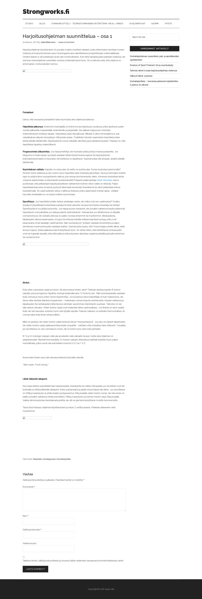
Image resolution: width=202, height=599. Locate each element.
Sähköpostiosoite (32, 529)
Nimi (25, 516)
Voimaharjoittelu (63, 459)
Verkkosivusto (29, 543)
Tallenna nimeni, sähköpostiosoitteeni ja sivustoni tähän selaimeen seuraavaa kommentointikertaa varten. (73, 560)
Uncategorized (49, 459)
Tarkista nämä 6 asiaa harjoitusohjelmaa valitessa (153, 70)
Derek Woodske (104, 180)
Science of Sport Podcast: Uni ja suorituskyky (151, 65)
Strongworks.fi (46, 11)
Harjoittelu (37, 459)
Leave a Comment (66, 42)
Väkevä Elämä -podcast (141, 76)
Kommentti (29, 487)
